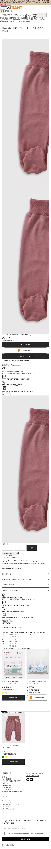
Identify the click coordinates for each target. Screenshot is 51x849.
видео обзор (8, 585)
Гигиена (21, 21)
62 (20, 548)
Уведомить (28, 350)
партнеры (6, 783)
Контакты (6, 787)
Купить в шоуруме (25, 356)
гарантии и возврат (10, 590)
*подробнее (7, 394)
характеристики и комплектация (16, 579)
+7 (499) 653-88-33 (6, 15)
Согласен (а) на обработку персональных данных (25, 833)
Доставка (6, 802)
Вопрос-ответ (8, 809)
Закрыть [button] (3, 4)
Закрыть (6, 623)
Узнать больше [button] (42, 3)
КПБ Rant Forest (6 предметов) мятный (11, 682)
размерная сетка (10, 553)
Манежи (42, 18)
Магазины (17, 15)
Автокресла (17, 18)
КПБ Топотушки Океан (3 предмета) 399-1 (37, 682)
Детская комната (30, 18)
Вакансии (6, 785)
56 (7, 548)
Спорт (28, 21)
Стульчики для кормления (19, 20)
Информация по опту (11, 781)
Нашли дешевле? (9, 341)
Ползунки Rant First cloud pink (11, 746)
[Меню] (42, 15)
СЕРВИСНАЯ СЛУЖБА (10, 805)
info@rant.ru (38, 773)
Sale (2, 18)
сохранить (25, 839)
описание (6, 574)
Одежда (3, 20)
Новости (6, 800)
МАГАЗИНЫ (6, 779)
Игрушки (14, 21)
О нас (4, 777)
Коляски (8, 18)
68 (32, 548)
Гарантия (6, 807)
